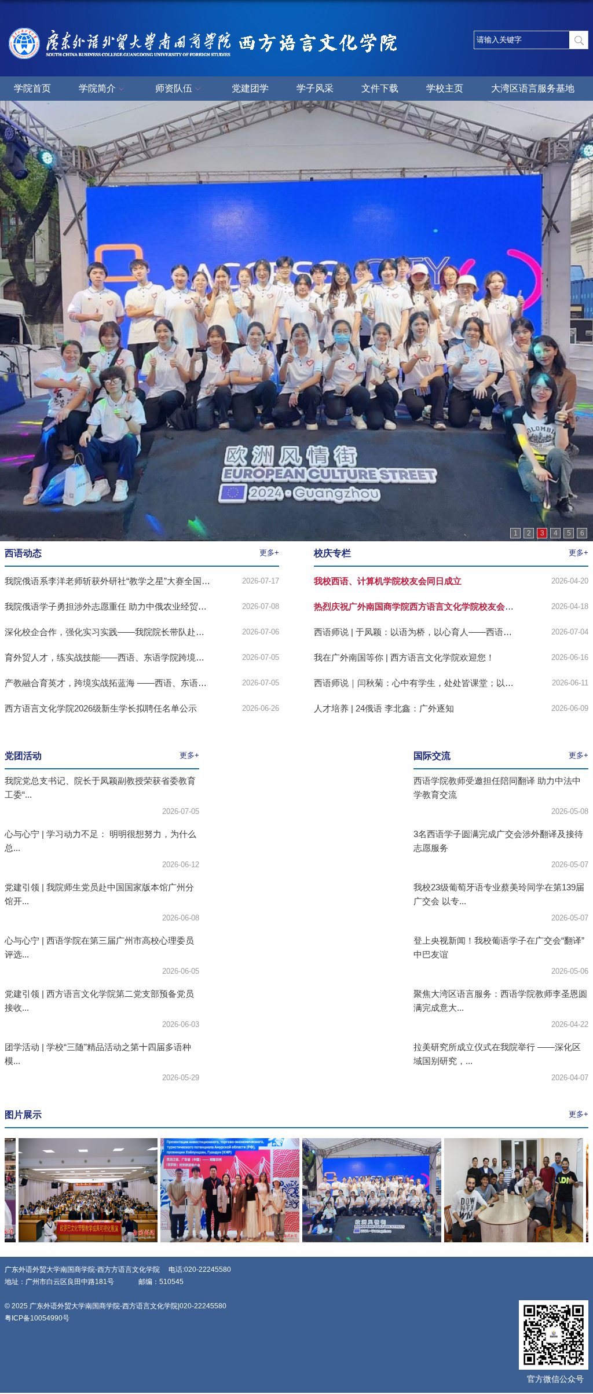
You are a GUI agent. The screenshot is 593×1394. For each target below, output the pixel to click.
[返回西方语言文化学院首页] (210, 28)
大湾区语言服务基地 (532, 88)
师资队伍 (173, 88)
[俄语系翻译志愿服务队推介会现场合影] (215, 1142)
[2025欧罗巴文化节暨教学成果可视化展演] (73, 1142)
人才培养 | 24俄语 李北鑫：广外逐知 (384, 708)
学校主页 (444, 88)
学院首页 (32, 88)
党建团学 (250, 88)
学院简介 (97, 88)
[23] (499, 1142)
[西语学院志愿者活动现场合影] (357, 1142)
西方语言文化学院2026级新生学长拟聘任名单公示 (101, 708)
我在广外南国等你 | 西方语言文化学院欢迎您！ (404, 657)
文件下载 (379, 88)
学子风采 (315, 88)
